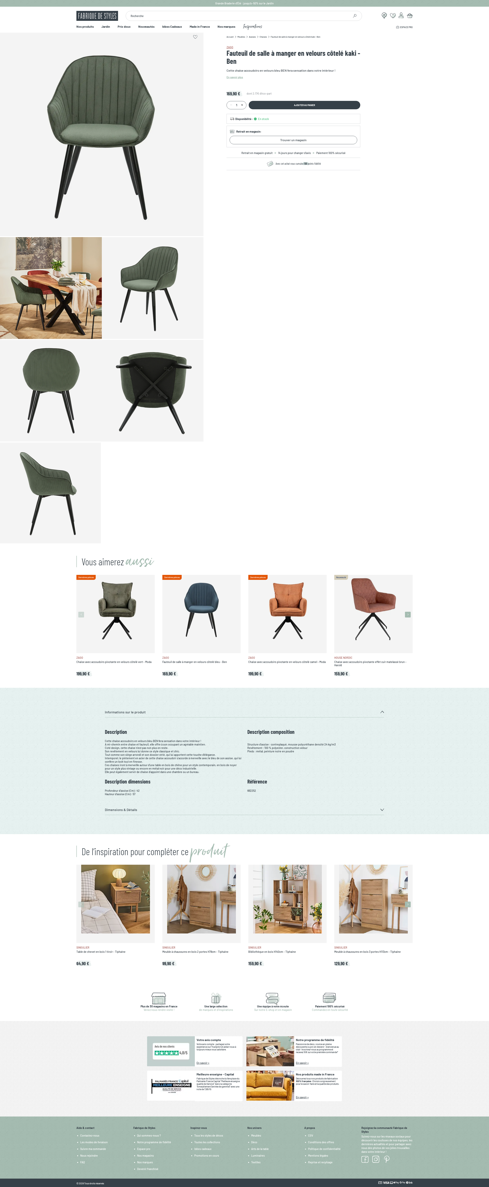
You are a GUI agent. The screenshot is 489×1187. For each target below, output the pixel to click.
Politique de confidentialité (324, 1149)
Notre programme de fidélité (154, 1142)
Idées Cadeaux (172, 26)
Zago (230, 47)
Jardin (105, 26)
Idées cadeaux (202, 1149)
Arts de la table (260, 1149)
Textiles (256, 1162)
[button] (244, 712)
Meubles (256, 1135)
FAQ (82, 1162)
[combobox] (238, 16)
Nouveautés (146, 26)
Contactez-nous (89, 1135)
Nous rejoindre (89, 1155)
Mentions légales (318, 1155)
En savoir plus (235, 77)
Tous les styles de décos (208, 1135)
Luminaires (258, 1155)
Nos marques (226, 26)
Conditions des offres (321, 1142)
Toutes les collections (207, 1142)
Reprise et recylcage (320, 1162)
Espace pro (143, 1149)
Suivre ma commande (93, 1149)
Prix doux (124, 26)
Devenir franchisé (147, 1169)
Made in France (200, 26)
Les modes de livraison (94, 1142)
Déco (254, 1142)
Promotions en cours (206, 1155)
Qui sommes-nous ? (149, 1135)
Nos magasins (145, 1155)
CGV (310, 1135)
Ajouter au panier (304, 105)
